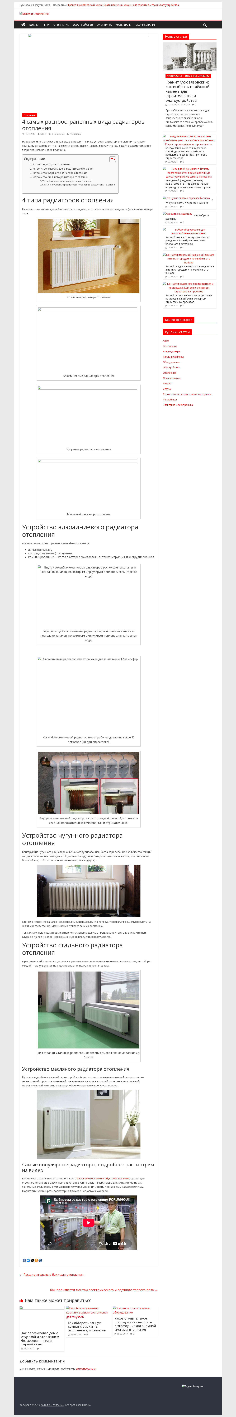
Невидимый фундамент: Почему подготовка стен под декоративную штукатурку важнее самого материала (188, 184)
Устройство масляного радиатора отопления (67, 181)
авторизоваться (86, 1368)
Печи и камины (171, 378)
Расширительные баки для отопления (51, 1274)
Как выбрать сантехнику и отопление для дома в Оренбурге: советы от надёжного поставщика (188, 241)
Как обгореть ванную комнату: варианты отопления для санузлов (87, 1326)
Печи (46, 24)
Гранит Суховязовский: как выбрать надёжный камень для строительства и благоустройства (123, 5)
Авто (166, 340)
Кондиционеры (171, 351)
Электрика (104, 24)
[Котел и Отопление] (23, 24)
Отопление (61, 24)
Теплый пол (170, 399)
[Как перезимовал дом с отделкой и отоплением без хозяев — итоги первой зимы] (42, 1308)
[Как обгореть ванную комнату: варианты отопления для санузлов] (88, 1308)
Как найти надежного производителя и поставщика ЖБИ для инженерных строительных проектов (189, 298)
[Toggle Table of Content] (111, 159)
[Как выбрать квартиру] (177, 213)
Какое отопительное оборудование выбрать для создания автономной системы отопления (135, 1324)
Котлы (33, 24)
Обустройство (83, 24)
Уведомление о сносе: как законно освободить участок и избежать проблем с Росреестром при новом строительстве (186, 153)
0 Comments (57, 134)
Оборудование (145, 24)
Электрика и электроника (178, 404)
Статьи (167, 388)
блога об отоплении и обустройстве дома (103, 1178)
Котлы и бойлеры (173, 356)
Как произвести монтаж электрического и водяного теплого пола (104, 1290)
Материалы (123, 24)
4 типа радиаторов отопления (51, 164)
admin (43, 134)
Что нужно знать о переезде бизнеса (189, 201)
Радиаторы (75, 134)
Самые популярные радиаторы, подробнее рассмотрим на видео (78, 184)
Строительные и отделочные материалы (188, 75)
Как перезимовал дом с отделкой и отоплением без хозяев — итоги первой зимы (40, 1338)
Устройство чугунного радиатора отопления (59, 172)
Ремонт (167, 383)
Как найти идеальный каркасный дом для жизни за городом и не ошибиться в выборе (190, 269)
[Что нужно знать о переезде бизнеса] (186, 198)
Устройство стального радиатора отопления (60, 177)
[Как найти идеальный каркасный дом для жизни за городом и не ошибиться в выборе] (189, 254)
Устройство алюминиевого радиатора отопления (62, 168)
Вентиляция (170, 346)
